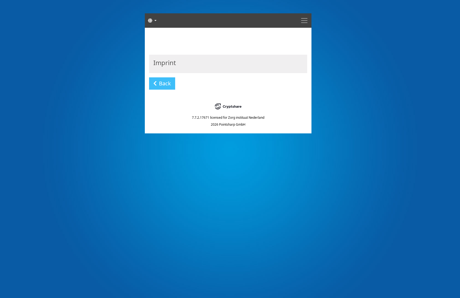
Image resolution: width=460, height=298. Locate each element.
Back (165, 83)
